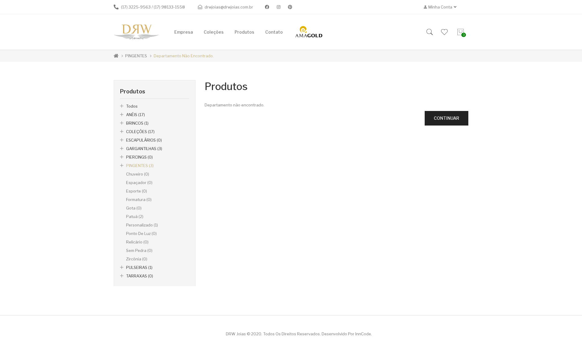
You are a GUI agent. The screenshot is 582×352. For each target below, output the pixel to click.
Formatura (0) (139, 199)
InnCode (363, 333)
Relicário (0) (137, 242)
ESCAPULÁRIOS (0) (144, 140)
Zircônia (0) (136, 258)
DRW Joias (236, 333)
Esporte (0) (136, 191)
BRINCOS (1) (137, 123)
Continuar (446, 118)
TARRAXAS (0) (139, 275)
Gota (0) (134, 208)
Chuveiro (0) (137, 174)
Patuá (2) (134, 216)
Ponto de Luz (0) (141, 233)
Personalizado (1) (142, 225)
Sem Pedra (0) (139, 250)
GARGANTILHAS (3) (144, 148)
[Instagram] (278, 7)
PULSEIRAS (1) (139, 267)
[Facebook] (267, 7)
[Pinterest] (290, 7)
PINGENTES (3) (140, 165)
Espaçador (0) (139, 182)
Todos (132, 106)
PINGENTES (136, 55)
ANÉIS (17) (135, 114)
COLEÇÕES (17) (140, 131)
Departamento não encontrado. (184, 55)
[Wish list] (444, 32)
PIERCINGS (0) (139, 157)
